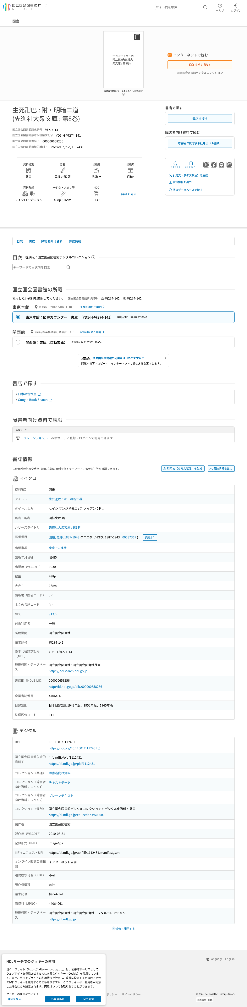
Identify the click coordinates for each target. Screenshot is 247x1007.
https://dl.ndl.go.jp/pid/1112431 (72, 763)
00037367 (129, 537)
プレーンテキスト (35, 438)
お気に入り (175, 167)
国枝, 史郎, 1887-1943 (64, 537)
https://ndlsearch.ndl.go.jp (68, 671)
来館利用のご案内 (91, 307)
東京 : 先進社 (58, 547)
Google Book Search (33, 399)
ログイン (236, 10)
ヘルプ (220, 10)
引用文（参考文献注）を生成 (190, 175)
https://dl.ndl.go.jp (62, 919)
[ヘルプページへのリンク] (123, 93)
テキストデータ (59, 782)
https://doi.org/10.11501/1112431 (73, 748)
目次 (20, 241)
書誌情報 (75, 241)
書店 (32, 241)
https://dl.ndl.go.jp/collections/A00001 (77, 814)
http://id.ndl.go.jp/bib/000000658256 (75, 686)
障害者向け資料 (52, 241)
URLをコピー (191, 167)
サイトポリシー (131, 994)
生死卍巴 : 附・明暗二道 (65, 499)
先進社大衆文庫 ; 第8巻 (65, 527)
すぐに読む (202, 64)
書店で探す (200, 118)
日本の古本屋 (27, 394)
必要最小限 (57, 999)
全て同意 (88, 999)
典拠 (148, 537)
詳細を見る (129, 193)
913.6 (53, 614)
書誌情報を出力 (182, 182)
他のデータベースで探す (187, 190)
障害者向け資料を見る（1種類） (200, 143)
